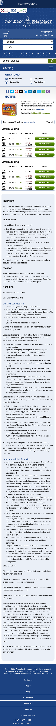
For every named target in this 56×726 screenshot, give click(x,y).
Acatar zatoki (29, 122)
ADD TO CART (45, 138)
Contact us (28, 680)
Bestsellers (28, 703)
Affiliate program (28, 715)
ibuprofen (40, 109)
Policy (28, 686)
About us (28, 709)
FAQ (28, 692)
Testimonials (28, 698)
